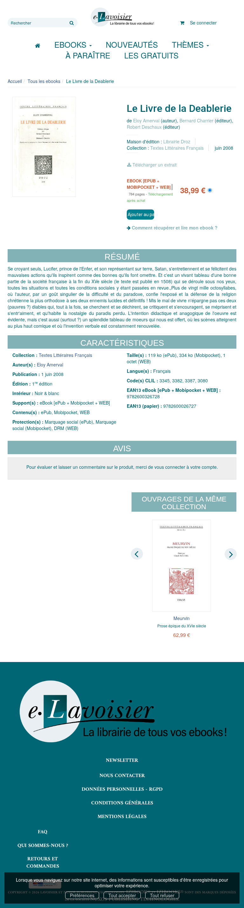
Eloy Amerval (146, 120)
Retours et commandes (42, 863)
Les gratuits (151, 55)
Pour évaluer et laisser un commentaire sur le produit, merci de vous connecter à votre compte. (122, 467)
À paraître (87, 55)
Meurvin (181, 618)
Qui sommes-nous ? (42, 845)
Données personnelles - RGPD (122, 789)
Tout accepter (122, 895)
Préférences (82, 895)
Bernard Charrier (197, 120)
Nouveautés (132, 44)
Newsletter (122, 760)
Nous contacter (122, 775)
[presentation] (137, 554)
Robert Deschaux (144, 127)
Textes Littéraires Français (177, 148)
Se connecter (203, 22)
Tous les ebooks (44, 81)
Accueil (15, 81)
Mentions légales (122, 816)
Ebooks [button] (71, 44)
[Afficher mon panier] (182, 22)
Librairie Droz (176, 141)
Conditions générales (122, 803)
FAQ (42, 832)
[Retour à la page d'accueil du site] (122, 17)
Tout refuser (162, 895)
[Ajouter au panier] (140, 214)
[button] (44, 147)
